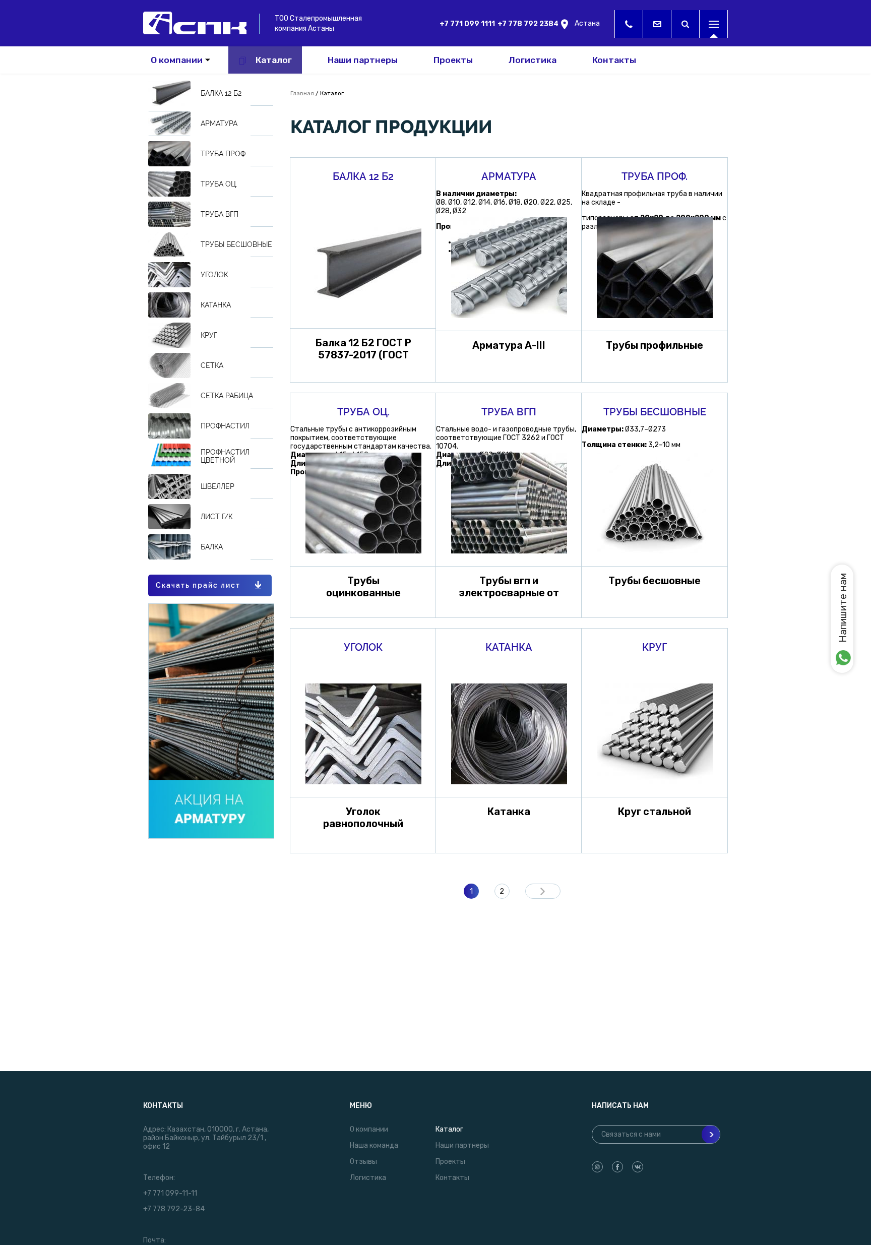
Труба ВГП (219, 214)
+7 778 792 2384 (527, 24)
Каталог (274, 60)
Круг (209, 335)
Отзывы (363, 1161)
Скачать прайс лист (198, 585)
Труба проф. (224, 154)
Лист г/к (216, 517)
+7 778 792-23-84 (174, 1209)
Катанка (216, 305)
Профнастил (225, 426)
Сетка (212, 365)
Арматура (219, 123)
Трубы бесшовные (236, 244)
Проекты (453, 60)
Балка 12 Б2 (221, 93)
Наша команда (374, 1145)
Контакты (614, 60)
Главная (302, 93)
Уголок (214, 275)
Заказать (363, 265)
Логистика (532, 60)
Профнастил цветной (225, 456)
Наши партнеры (363, 60)
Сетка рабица (227, 396)
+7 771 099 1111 (467, 24)
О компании (177, 60)
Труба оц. (219, 184)
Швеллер (217, 486)
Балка (212, 547)
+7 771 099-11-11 (170, 1193)
